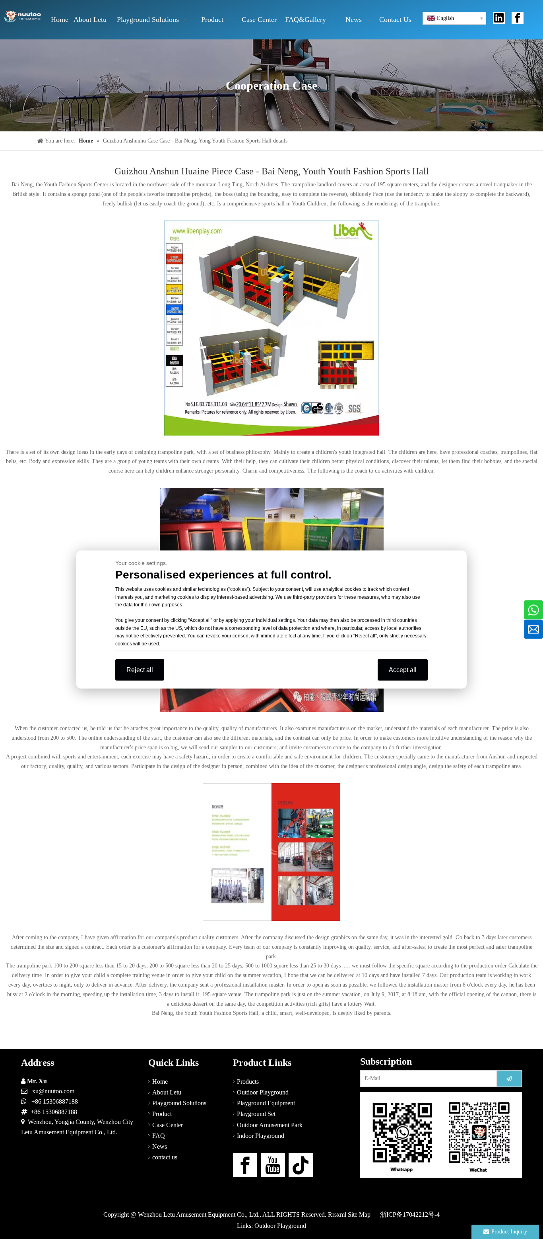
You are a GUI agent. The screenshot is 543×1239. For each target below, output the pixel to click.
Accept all (403, 669)
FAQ (158, 1135)
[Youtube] (273, 1165)
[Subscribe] (509, 1078)
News (159, 1146)
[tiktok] (301, 1165)
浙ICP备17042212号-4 (410, 1214)
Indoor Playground (260, 1135)
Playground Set (256, 1113)
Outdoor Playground (263, 1092)
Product (162, 1113)
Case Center (167, 1125)
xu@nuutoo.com (53, 1091)
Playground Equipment (266, 1103)
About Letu (166, 1092)
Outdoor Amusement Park (270, 1125)
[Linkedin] (499, 18)
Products (248, 1081)
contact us (164, 1157)
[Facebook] (518, 18)
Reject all (139, 669)
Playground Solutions (179, 1103)
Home (160, 1081)
